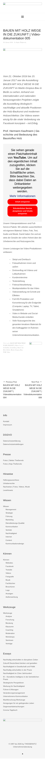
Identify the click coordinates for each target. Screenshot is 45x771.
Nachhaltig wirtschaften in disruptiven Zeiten (20, 660)
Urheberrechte (9, 483)
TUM (4, 352)
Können (6, 560)
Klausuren (10, 627)
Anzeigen (9, 594)
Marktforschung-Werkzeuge (14, 700)
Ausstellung (13, 348)
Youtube (9, 570)
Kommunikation (12, 527)
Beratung (9, 623)
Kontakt (6, 421)
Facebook (10, 566)
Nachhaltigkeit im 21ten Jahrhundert (17, 673)
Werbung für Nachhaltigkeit (14, 686)
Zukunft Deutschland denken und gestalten (20, 663)
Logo (8, 590)
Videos (8, 573)
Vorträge (9, 644)
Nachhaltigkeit (11, 533)
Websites (9, 563)
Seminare (9, 640)
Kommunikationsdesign (15, 544)
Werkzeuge (7, 613)
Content (9, 540)
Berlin (8, 350)
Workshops (10, 637)
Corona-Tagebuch (10, 710)
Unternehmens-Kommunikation (15, 696)
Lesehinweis (8, 490)
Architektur (6, 348)
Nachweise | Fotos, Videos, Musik (16, 487)
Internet (9, 537)
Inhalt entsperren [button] (22, 202)
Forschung (10, 620)
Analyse (9, 616)
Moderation (10, 633)
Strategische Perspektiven (13, 683)
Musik (8, 580)
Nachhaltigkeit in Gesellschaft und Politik (19, 667)
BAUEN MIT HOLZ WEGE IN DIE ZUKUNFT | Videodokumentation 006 (33, 390)
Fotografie (10, 577)
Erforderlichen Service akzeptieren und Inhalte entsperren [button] (22, 211)
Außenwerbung (12, 597)
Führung (9, 516)
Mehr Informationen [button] (22, 196)
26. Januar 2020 (8, 42)
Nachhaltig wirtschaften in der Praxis (17, 670)
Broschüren (10, 587)
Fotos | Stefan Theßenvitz (13, 460)
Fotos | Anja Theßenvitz (12, 464)
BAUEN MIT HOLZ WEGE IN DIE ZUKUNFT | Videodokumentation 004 (12, 390)
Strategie (9, 513)
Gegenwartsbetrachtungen (13, 707)
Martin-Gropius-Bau (17, 350)
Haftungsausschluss (11, 480)
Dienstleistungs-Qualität (15, 523)
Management (11, 509)
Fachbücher (10, 583)
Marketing (10, 520)
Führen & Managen (10, 690)
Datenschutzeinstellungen (13, 444)
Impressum (7, 425)
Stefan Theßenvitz (21, 42)
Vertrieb (9, 530)
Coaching (9, 630)
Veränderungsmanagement (14, 693)
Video (8, 352)
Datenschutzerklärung (11, 441)
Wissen (6, 506)
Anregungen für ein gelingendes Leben (18, 703)
